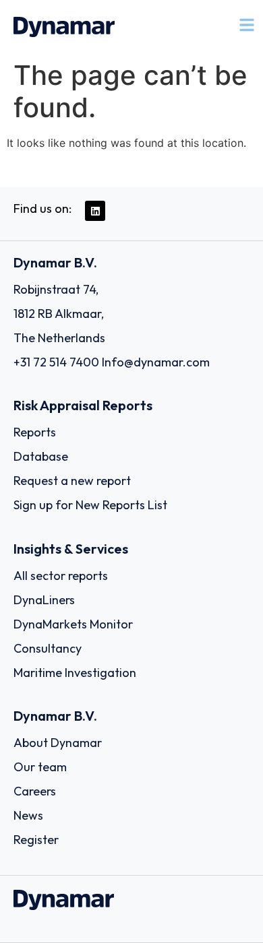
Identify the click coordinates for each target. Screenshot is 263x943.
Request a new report (72, 480)
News (28, 815)
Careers (34, 791)
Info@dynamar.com (156, 362)
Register (36, 839)
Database (40, 456)
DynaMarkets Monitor (73, 624)
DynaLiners (44, 600)
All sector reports (60, 575)
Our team (40, 767)
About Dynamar (57, 742)
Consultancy (47, 648)
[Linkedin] (95, 211)
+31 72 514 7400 (56, 362)
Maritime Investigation (74, 672)
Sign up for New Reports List (90, 505)
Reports (34, 432)
